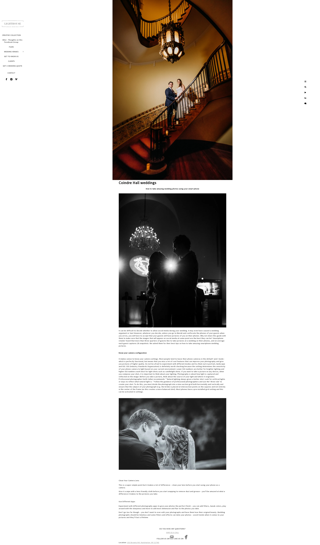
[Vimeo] (16, 79)
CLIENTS (11, 61)
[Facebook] (6, 79)
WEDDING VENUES (11, 51)
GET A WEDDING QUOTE (12, 66)
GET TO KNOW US (11, 56)
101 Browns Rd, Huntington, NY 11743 (143, 542)
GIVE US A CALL (172, 532)
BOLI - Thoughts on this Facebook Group (12, 41)
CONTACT (11, 73)
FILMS (11, 47)
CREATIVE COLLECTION (11, 35)
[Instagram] (11, 79)
